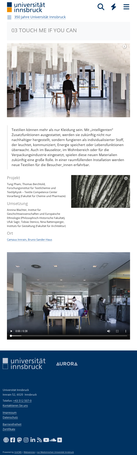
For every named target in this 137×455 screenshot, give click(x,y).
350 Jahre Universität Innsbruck (40, 16)
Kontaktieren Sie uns (15, 405)
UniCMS (18, 452)
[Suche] (101, 7)
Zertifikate (9, 429)
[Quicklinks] (113, 7)
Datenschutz (10, 417)
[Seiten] (126, 7)
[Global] (114, 7)
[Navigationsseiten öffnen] (9, 17)
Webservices (29, 452)
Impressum (10, 412)
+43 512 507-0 (22, 400)
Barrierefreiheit (12, 424)
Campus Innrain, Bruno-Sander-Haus (29, 239)
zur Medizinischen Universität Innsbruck (55, 452)
